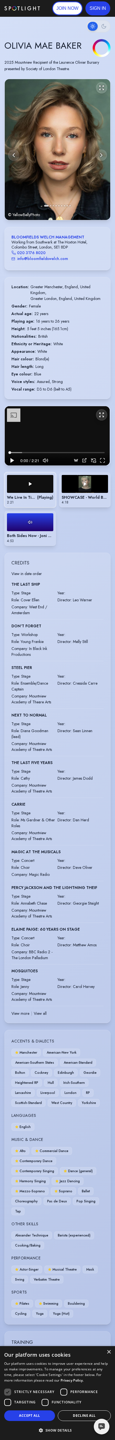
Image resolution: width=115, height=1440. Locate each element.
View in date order (26, 573)
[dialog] (57, 1393)
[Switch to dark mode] (98, 26)
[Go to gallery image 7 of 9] (64, 206)
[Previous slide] (13, 155)
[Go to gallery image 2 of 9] (50, 206)
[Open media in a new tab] (84, 460)
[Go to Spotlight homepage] (22, 8)
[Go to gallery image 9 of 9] (70, 206)
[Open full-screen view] (101, 87)
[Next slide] (101, 155)
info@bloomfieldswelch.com (42, 258)
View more (20, 1013)
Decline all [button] (84, 1415)
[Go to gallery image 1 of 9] (46, 206)
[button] (97, 8)
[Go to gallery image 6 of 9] (62, 206)
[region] (57, 435)
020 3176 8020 (31, 253)
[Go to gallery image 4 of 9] (56, 206)
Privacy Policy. (72, 1380)
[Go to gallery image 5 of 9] (59, 206)
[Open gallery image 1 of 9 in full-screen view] (57, 149)
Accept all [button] (29, 1415)
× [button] (109, 1352)
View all (40, 1013)
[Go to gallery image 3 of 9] (53, 206)
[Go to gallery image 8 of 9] (67, 206)
